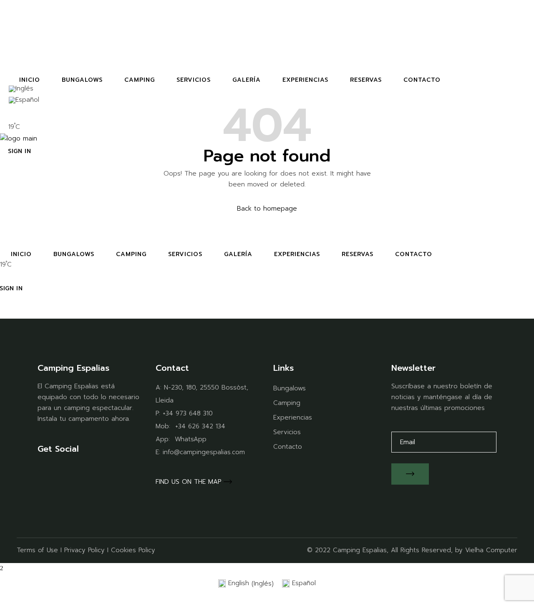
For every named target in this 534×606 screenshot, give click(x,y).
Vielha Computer (491, 550)
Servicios (287, 432)
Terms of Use (37, 550)
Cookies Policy (133, 550)
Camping (286, 402)
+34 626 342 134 (200, 426)
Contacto (287, 446)
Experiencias (292, 417)
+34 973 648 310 (188, 413)
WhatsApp (191, 439)
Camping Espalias (360, 550)
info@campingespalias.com (204, 452)
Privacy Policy (84, 550)
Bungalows (289, 388)
